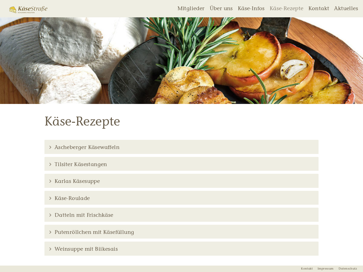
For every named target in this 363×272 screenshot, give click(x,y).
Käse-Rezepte (286, 9)
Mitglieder (191, 9)
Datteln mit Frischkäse (83, 215)
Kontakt (318, 9)
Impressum (326, 268)
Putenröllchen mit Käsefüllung (93, 232)
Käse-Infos (251, 9)
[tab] (181, 147)
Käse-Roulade (71, 198)
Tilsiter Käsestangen (80, 165)
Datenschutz (348, 268)
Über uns (221, 9)
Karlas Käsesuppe (76, 181)
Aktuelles (346, 9)
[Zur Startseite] (28, 10)
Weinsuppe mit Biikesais (85, 249)
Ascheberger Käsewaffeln (86, 147)
